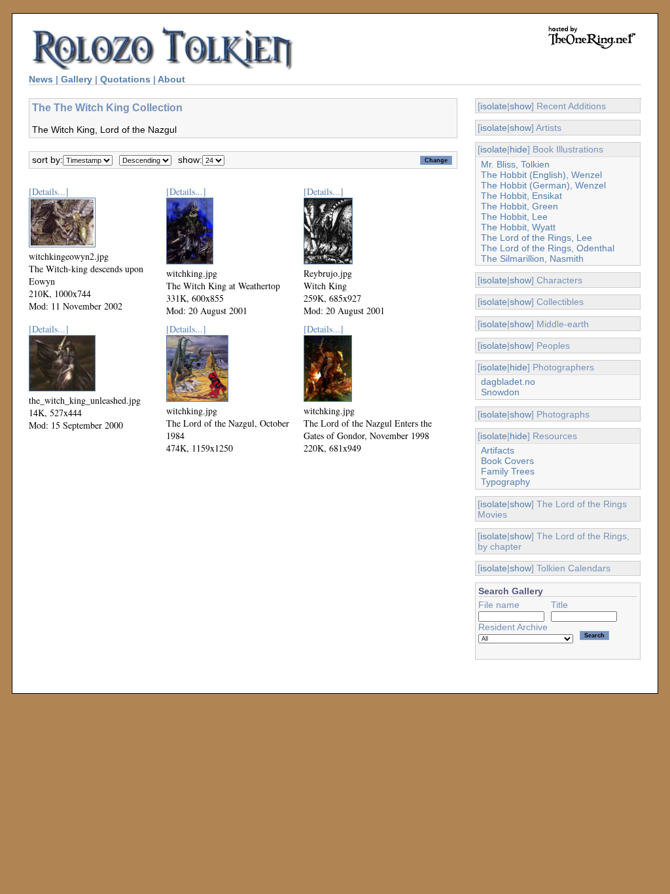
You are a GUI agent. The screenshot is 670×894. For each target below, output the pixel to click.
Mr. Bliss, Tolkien (515, 164)
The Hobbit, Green (519, 206)
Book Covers (507, 461)
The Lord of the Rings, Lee (536, 237)
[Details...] (49, 191)
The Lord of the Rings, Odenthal (547, 248)
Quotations (125, 79)
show (520, 106)
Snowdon (500, 392)
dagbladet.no (508, 381)
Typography (505, 481)
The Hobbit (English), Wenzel (541, 175)
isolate (493, 106)
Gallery (76, 79)
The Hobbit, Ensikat (521, 195)
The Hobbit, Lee (514, 216)
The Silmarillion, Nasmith (532, 258)
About (171, 79)
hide (518, 149)
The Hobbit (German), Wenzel (543, 185)
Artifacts (497, 450)
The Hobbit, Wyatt (518, 227)
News (41, 79)
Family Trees (508, 471)
